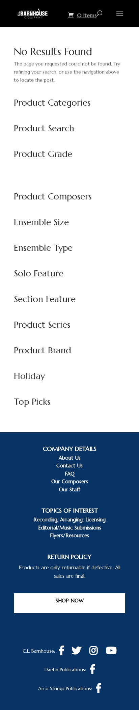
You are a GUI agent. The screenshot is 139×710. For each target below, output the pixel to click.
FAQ (70, 473)
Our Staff (69, 489)
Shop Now (70, 600)
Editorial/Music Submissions (69, 527)
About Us (70, 458)
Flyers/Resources (69, 535)
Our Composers (69, 481)
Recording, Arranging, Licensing (69, 519)
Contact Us (69, 465)
